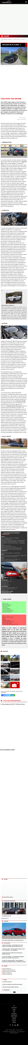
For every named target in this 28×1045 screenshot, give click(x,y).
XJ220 (11, 351)
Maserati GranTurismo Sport (14, 406)
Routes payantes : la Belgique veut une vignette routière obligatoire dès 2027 (12, 946)
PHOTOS (14, 1020)
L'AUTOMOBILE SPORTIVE (6, 39)
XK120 (6, 459)
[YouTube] (15, 1025)
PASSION (14, 1018)
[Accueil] (14, 1005)
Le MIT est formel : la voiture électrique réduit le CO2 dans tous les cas (13, 957)
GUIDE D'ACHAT (16, 39)
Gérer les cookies (19, 1029)
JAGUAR (22, 39)
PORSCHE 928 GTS (6, 915)
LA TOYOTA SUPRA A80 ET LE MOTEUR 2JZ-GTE (12, 940)
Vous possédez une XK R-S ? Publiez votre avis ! (13, 704)
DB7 (8, 168)
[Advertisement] (14, 19)
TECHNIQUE (14, 1014)
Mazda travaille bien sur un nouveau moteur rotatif (12, 953)
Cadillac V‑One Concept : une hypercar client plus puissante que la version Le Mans (13, 961)
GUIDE (14, 1009)
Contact (6, 1029)
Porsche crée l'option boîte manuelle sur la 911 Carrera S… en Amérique (13, 949)
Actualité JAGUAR (7, 981)
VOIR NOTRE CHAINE (8, 897)
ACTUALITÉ (14, 1007)
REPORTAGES (14, 1016)
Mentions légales (12, 1029)
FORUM (14, 1022)
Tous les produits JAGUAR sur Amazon (12, 984)
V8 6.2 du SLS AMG (20, 401)
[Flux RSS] (17, 1025)
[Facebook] (10, 1025)
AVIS (14, 1011)
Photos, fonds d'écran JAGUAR (10, 987)
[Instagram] (12, 1025)
